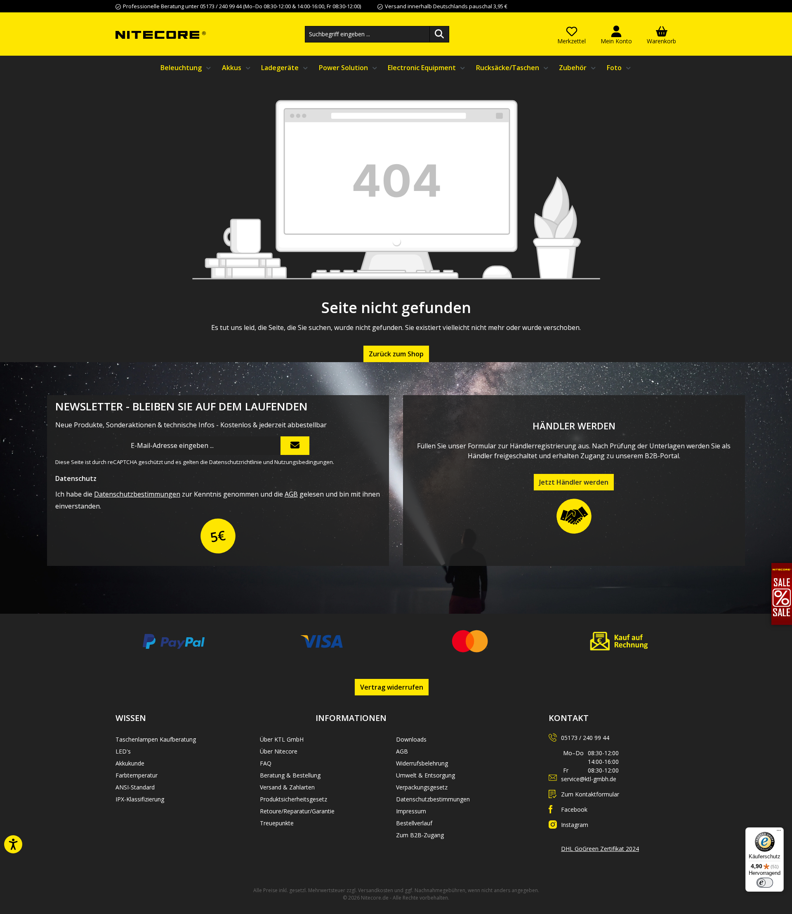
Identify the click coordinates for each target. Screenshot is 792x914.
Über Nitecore (278, 751)
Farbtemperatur (137, 775)
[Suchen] (439, 34)
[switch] (765, 883)
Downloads (411, 739)
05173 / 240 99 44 (585, 738)
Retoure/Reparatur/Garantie (297, 811)
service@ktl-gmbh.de (588, 779)
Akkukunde (130, 763)
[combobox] (367, 34)
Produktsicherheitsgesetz (293, 799)
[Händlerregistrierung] (574, 516)
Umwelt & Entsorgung (425, 775)
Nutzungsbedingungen (303, 462)
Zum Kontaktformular (590, 794)
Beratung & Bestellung (290, 775)
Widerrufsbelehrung (422, 763)
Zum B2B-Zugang (420, 835)
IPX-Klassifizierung (140, 799)
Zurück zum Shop (396, 353)
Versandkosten (375, 890)
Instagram (574, 825)
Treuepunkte (277, 823)
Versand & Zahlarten (287, 787)
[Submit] (294, 445)
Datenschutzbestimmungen (137, 494)
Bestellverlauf (414, 823)
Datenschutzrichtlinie (235, 462)
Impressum (411, 811)
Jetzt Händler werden (573, 482)
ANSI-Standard (135, 787)
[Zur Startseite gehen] (161, 34)
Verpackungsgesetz (422, 787)
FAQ (265, 763)
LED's (123, 751)
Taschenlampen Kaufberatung (156, 739)
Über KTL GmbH (282, 739)
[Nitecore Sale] (781, 593)
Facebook (574, 809)
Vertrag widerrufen (391, 687)
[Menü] (779, 832)
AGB (291, 494)
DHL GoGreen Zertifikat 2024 (600, 849)
